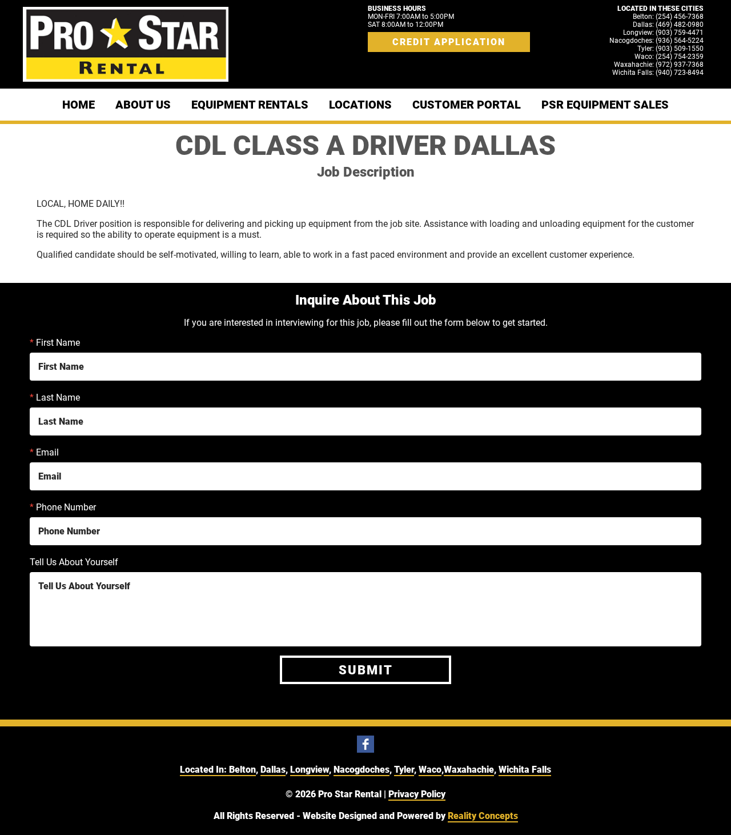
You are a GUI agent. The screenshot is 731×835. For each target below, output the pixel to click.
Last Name (55, 397)
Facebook (365, 744)
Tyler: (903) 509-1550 (670, 49)
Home (78, 104)
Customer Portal (466, 104)
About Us (143, 104)
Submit (366, 669)
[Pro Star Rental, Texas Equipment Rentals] (125, 44)
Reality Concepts (483, 815)
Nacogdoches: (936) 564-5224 (656, 41)
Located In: (204, 769)
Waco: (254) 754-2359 (669, 57)
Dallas (273, 769)
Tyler (404, 769)
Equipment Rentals (249, 104)
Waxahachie (469, 769)
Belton (242, 769)
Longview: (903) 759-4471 (663, 33)
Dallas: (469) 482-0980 (668, 25)
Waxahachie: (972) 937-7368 (659, 65)
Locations (360, 104)
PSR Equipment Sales (605, 104)
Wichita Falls (525, 769)
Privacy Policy (416, 794)
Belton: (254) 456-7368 (668, 17)
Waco (430, 769)
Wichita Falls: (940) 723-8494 (658, 73)
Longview (309, 769)
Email (44, 452)
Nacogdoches (361, 769)
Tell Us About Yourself (74, 562)
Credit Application (448, 42)
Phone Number (63, 507)
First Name (55, 342)
